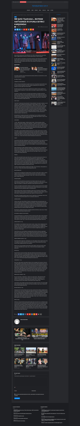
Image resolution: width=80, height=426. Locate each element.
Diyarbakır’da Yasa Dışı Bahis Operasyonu (61, 33)
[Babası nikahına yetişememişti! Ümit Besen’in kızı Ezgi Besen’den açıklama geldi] (34, 68)
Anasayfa (28, 10)
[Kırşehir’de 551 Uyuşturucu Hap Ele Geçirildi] (53, 42)
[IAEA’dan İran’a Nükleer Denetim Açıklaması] (53, 68)
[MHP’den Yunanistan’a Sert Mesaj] (53, 38)
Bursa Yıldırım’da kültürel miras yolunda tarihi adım (42, 354)
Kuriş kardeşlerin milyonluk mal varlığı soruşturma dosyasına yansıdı (61, 98)
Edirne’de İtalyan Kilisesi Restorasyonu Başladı (61, 80)
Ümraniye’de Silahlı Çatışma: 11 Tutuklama (61, 76)
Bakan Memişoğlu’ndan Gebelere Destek (61, 46)
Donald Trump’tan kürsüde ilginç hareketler (61, 84)
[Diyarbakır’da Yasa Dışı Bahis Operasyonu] (53, 34)
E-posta (15, 390)
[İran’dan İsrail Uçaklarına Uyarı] (53, 30)
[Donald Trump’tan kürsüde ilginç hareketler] (53, 85)
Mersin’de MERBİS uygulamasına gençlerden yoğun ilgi (30, 355)
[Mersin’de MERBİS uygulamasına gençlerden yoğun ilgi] (31, 350)
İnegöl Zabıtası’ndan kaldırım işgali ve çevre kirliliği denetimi (31, 366)
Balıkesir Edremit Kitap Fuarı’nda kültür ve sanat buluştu (18, 366)
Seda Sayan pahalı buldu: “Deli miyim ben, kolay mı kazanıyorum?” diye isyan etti (43, 366)
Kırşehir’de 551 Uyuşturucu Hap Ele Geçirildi (60, 42)
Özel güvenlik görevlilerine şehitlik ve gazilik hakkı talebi (61, 50)
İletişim (52, 10)
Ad (15, 387)
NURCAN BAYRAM (24, 319)
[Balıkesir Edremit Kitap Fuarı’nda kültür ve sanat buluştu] (19, 361)
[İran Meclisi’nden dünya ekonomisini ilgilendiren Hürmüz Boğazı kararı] (53, 89)
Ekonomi (36, 10)
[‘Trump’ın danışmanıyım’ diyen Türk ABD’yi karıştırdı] (53, 103)
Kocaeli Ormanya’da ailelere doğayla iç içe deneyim (19, 354)
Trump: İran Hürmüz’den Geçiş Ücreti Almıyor (61, 72)
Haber (32, 10)
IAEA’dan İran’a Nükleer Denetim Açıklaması (61, 68)
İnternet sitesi (34, 390)
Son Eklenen (58, 14)
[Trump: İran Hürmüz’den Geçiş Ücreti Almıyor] (53, 72)
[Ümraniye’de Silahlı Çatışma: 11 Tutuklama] (53, 76)
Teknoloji (44, 10)
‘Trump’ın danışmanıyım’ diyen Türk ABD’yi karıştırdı (61, 103)
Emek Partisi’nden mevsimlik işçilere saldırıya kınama (60, 25)
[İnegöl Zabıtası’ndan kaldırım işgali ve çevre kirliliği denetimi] (31, 361)
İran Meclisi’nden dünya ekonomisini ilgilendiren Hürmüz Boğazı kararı (61, 88)
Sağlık (40, 10)
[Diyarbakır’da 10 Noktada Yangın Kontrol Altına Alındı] (53, 93)
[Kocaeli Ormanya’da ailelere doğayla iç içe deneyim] (19, 350)
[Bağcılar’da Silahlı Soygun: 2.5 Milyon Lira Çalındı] (53, 60)
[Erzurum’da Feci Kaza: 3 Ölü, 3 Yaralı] (53, 55)
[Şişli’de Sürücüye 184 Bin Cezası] (53, 64)
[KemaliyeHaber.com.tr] (40, 6)
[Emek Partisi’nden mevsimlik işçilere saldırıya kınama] (53, 25)
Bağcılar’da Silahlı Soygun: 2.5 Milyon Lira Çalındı (61, 59)
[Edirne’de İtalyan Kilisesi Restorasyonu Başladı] (53, 81)
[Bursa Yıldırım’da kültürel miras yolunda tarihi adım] (43, 350)
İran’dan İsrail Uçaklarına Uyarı (60, 29)
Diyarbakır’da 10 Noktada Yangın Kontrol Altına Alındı (61, 93)
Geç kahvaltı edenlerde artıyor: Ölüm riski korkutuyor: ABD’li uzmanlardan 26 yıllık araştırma (61, 20)
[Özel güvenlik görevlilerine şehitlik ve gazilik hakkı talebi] (53, 51)
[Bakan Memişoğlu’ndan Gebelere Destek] (53, 47)
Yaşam (48, 10)
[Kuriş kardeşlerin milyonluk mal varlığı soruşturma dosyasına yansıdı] (53, 98)
